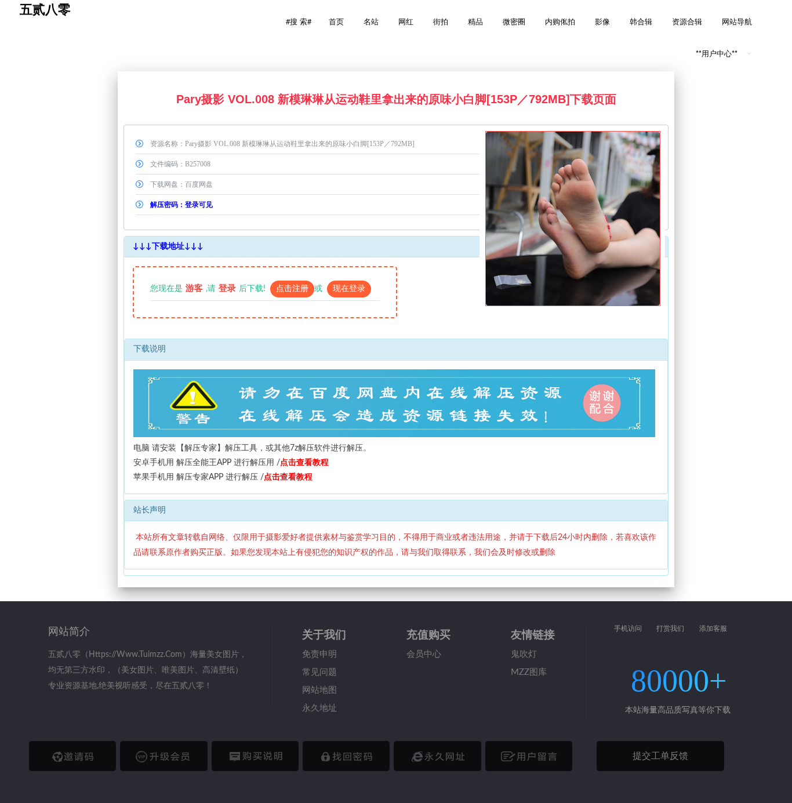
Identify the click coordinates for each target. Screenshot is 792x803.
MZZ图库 (529, 672)
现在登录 (349, 289)
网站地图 (319, 690)
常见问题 (319, 672)
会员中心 (423, 654)
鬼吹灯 (524, 654)
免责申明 (319, 654)
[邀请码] (72, 756)
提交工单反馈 (660, 756)
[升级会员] (163, 756)
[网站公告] (528, 756)
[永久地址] (437, 756)
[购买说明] (255, 756)
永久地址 (319, 708)
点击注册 (292, 289)
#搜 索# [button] (298, 21)
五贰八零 (45, 9)
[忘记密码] (346, 756)
